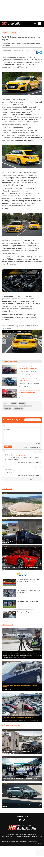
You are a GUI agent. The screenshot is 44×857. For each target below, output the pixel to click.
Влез (25, 447)
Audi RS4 (13, 403)
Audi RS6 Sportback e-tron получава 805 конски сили (28, 367)
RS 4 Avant (22, 403)
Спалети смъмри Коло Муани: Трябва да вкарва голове (28, 580)
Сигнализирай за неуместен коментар (29, 462)
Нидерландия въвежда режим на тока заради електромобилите (17, 752)
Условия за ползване (22, 836)
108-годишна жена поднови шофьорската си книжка (20, 685)
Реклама (23, 834)
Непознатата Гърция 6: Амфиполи (13, 516)
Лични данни (37, 836)
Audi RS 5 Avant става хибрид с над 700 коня (30, 379)
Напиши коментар (32, 420)
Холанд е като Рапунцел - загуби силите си (27, 613)
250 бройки (7, 408)
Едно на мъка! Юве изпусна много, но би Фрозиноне (28, 591)
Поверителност (7, 836)
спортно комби (18, 408)
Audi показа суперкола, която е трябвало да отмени (29, 391)
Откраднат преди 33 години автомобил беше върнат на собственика (20, 541)
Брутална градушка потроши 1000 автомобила (18, 717)
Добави (8, 447)
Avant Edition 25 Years (10, 406)
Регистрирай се (34, 447)
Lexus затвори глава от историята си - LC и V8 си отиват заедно (20, 568)
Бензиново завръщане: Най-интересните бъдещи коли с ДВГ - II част (22, 805)
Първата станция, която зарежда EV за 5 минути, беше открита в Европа (19, 779)
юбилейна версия (25, 406)
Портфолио (32, 834)
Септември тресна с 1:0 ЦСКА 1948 (27, 601)
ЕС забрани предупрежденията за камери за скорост (20, 653)
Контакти (9, 834)
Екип (16, 834)
